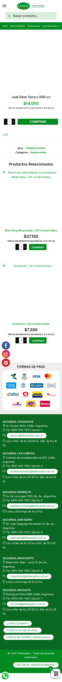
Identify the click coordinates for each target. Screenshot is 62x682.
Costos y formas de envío (22, 630)
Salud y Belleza (17, 26)
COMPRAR (38, 122)
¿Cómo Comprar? (17, 623)
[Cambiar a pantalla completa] (11, 676)
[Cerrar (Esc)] (27, 676)
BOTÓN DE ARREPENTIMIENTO (36, 664)
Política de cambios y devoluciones (28, 637)
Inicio (5, 26)
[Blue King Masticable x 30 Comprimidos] (31, 198)
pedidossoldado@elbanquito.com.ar (32, 471)
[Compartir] (19, 676)
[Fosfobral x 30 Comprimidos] (31, 292)
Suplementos (33, 26)
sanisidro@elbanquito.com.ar (28, 537)
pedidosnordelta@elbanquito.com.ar (32, 505)
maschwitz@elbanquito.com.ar (29, 576)
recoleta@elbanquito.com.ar (27, 604)
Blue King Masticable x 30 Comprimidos (31, 230)
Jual (5, 134)
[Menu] (5, 6)
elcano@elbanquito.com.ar (26, 435)
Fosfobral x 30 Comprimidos (31, 323)
